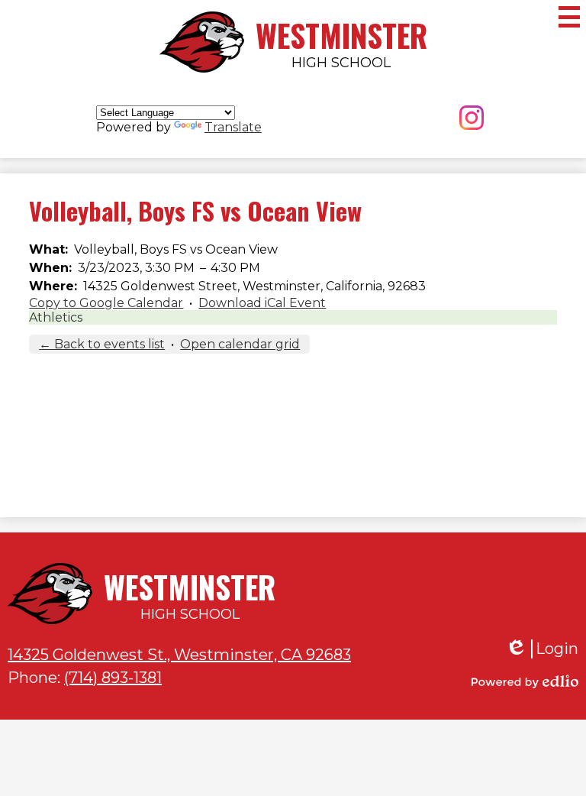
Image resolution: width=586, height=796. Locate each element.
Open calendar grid (240, 344)
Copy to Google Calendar (106, 303)
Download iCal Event (262, 303)
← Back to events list (102, 344)
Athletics (55, 317)
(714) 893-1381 (113, 677)
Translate (233, 127)
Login (541, 648)
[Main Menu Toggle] (569, 17)
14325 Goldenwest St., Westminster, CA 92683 (179, 655)
